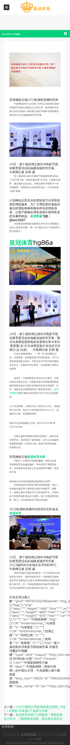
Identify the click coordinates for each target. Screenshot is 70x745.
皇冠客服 (50, 742)
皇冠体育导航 (13, 742)
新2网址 (60, 742)
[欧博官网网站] (35, 7)
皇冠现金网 (38, 742)
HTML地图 (35, 738)
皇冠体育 (26, 742)
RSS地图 (61, 734)
